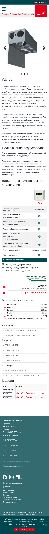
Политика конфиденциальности (16, 461)
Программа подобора (35, 292)
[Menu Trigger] (3, 8)
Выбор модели (8, 490)
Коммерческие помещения (12, 500)
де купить (6, 487)
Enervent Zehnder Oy (11, 14)
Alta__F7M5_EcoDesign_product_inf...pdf (21, 375)
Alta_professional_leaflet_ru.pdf (19, 335)
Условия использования (13, 466)
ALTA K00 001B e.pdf (11, 355)
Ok (16, 530)
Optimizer (6, 495)
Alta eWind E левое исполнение (29, 397)
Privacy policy (27, 530)
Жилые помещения (10, 497)
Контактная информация (12, 483)
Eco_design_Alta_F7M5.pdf (15, 370)
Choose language (39, 2)
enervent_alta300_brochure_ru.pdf (19, 330)
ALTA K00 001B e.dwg (11, 361)
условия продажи (10, 450)
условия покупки (10, 456)
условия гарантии (10, 445)
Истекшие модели (9, 502)
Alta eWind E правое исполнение (30, 393)
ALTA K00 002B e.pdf (11, 345)
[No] (45, 525)
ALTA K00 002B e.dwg (11, 350)
